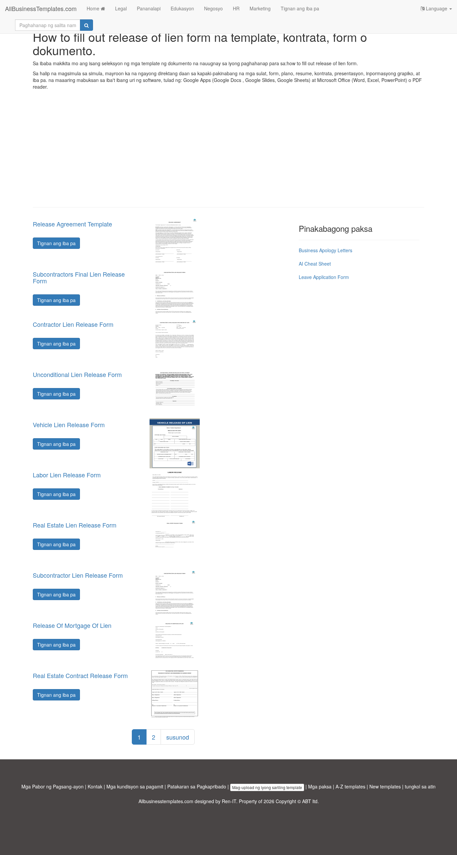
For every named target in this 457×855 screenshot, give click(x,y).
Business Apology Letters (325, 250)
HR (236, 8)
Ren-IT (229, 801)
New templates (385, 786)
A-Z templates (350, 786)
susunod (177, 737)
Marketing (260, 8)
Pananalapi (149, 8)
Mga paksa (320, 786)
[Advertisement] (228, 153)
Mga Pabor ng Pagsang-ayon (52, 786)
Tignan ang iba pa (300, 8)
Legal (121, 8)
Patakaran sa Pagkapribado (196, 786)
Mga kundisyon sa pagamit (134, 786)
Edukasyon (182, 8)
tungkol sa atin (420, 786)
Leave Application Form (324, 277)
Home (94, 8)
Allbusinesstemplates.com (166, 801)
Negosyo (213, 8)
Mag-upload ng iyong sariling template (267, 787)
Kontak (95, 786)
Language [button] (437, 8)
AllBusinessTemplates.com (41, 8)
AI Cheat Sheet (315, 263)
